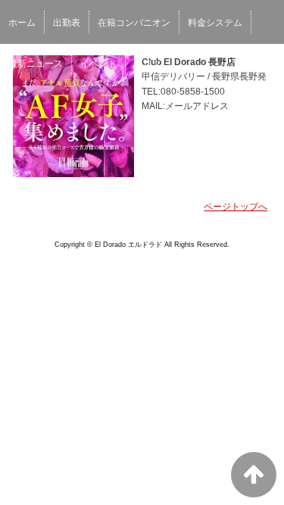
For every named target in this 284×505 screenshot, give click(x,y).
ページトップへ (235, 206)
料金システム (215, 22)
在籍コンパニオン (134, 22)
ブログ (147, 63)
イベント (98, 63)
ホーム (22, 22)
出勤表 (66, 22)
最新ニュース (35, 63)
